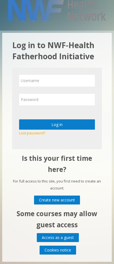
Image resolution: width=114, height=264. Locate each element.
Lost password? (32, 132)
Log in (57, 124)
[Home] (57, 11)
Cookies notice (58, 250)
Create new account (57, 200)
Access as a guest (58, 237)
